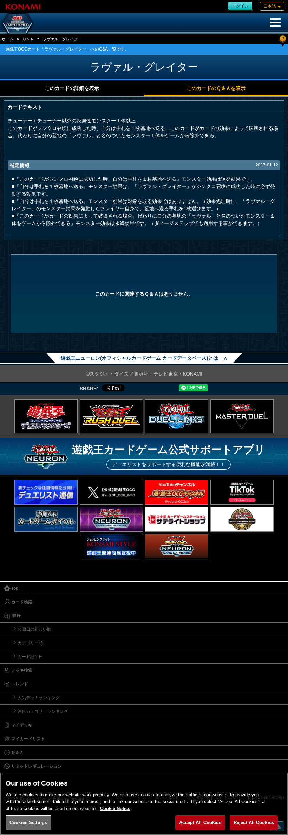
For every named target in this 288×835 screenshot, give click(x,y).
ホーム (7, 39)
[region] (144, 803)
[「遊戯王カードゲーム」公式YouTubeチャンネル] (176, 492)
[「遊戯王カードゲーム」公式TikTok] (242, 492)
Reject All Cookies (254, 822)
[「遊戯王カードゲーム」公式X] (111, 492)
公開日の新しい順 (34, 629)
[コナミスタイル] (111, 546)
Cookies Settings (28, 822)
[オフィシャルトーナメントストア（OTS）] (242, 519)
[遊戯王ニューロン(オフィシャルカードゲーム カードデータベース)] (17, 23)
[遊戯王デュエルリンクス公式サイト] (176, 416)
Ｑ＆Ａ (28, 39)
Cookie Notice (115, 808)
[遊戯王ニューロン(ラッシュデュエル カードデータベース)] (176, 546)
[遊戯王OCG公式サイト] (46, 416)
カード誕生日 (30, 656)
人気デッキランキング (39, 697)
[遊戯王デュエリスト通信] (46, 492)
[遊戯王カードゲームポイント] (46, 519)
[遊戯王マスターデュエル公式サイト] (242, 416)
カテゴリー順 (30, 643)
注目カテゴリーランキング (43, 711)
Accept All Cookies (200, 822)
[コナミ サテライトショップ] (176, 519)
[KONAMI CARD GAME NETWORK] (111, 519)
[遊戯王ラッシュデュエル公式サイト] (111, 416)
